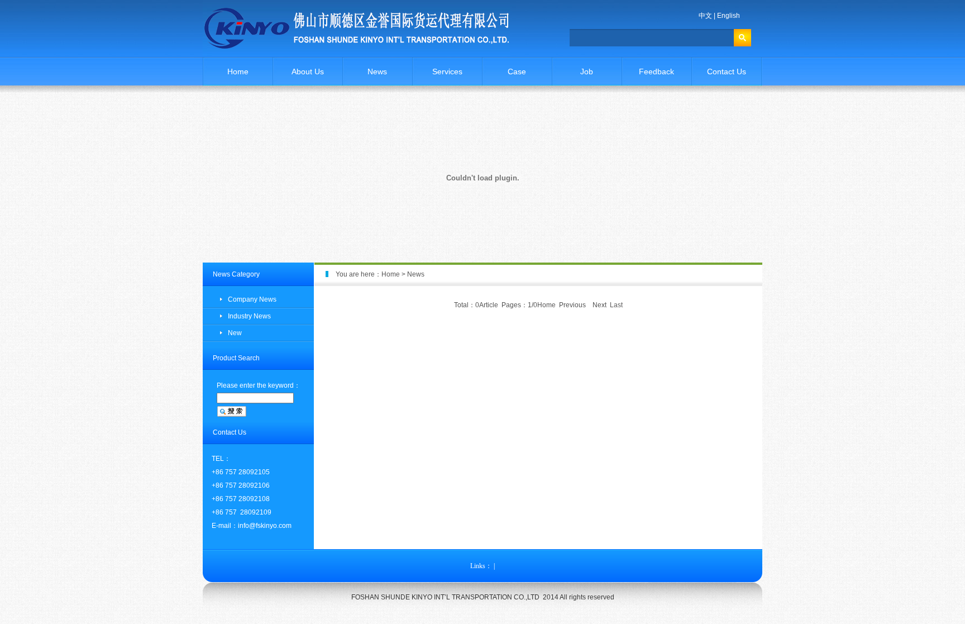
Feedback (656, 71)
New (235, 333)
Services (447, 71)
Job (586, 71)
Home (238, 71)
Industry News (249, 316)
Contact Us (726, 71)
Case (517, 71)
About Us (308, 71)
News (377, 71)
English (728, 16)
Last (616, 305)
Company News (252, 299)
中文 (705, 16)
